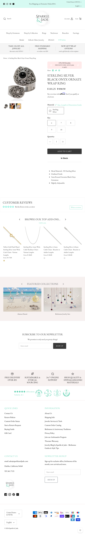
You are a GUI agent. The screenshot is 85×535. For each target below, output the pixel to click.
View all (42, 223)
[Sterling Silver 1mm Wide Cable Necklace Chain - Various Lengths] (32, 236)
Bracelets (65, 33)
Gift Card (7, 433)
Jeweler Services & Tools (53, 421)
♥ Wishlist (62, 40)
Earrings (76, 33)
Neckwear (54, 33)
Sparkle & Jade (13, 528)
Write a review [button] (76, 207)
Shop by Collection (31, 33)
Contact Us (8, 413)
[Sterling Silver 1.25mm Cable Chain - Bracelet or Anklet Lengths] (73, 236)
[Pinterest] (10, 4)
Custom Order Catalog (53, 425)
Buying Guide (9, 429)
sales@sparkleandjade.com (18, 461)
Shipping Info (50, 417)
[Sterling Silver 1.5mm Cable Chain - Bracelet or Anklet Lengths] (53, 236)
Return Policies (9, 417)
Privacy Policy (49, 433)
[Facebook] (4, 4)
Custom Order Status (12, 421)
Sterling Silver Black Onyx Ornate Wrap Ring (22, 58)
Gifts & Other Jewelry (36, 40)
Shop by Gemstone (13, 33)
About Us (48, 413)
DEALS (51, 40)
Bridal (21, 40)
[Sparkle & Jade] (42, 18)
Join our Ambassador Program (55, 437)
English (77, 6)
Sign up (59, 346)
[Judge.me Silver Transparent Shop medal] (48, 393)
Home (5, 58)
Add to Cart (64, 151)
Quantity (50, 136)
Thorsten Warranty (51, 441)
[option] (22, 81)
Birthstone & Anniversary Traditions (58, 429)
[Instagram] (7, 4)
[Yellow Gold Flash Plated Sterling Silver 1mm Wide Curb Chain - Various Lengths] (12, 236)
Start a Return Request (12, 425)
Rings (44, 33)
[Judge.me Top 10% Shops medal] (66, 393)
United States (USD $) (73, 2)
